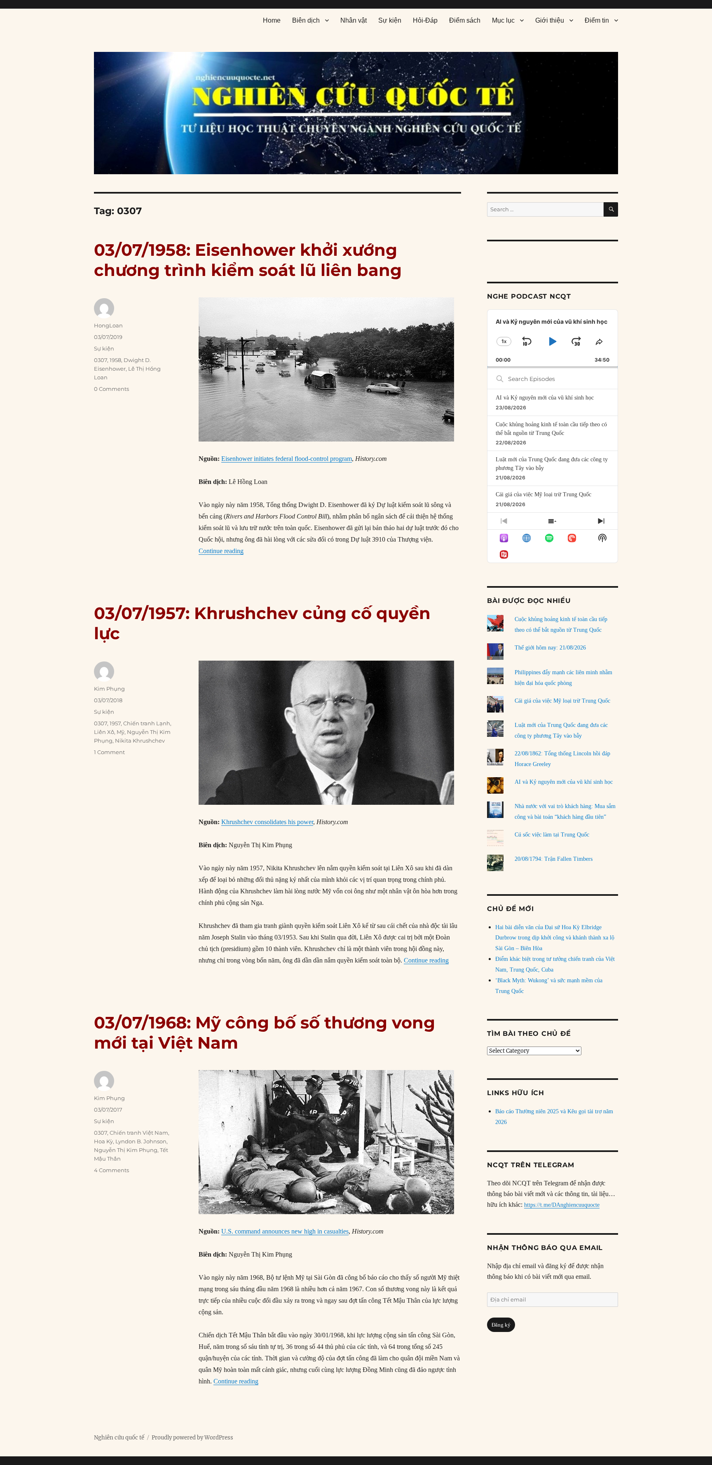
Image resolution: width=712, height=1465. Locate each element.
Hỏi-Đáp (425, 20)
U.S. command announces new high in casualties (285, 1231)
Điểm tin (597, 20)
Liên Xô (104, 732)
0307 (100, 360)
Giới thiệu (549, 20)
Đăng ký (501, 1325)
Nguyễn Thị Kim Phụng (125, 1150)
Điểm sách (464, 20)
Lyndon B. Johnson (140, 1141)
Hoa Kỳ (103, 1141)
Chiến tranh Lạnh (146, 723)
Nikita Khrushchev (140, 740)
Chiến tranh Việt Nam (139, 1132)
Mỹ (120, 732)
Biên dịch (306, 20)
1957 (115, 723)
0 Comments (111, 389)
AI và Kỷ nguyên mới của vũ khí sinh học (545, 398)
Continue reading (221, 550)
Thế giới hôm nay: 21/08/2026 (550, 648)
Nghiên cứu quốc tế (119, 1437)
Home (272, 20)
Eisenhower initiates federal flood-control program (286, 458)
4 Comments (111, 1170)
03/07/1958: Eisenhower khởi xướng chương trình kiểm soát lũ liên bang (248, 260)
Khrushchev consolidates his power (267, 821)
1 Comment (109, 752)
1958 (115, 360)
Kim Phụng (109, 688)
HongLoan (108, 325)
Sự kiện (389, 20)
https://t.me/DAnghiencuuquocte (562, 1205)
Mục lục (503, 20)
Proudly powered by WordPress (192, 1437)
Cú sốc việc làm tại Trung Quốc (552, 835)
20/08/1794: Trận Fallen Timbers (554, 859)
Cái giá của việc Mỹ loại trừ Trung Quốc (543, 494)
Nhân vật (353, 20)
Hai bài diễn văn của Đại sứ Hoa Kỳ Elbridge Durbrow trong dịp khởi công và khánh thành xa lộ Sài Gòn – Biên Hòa (554, 938)
